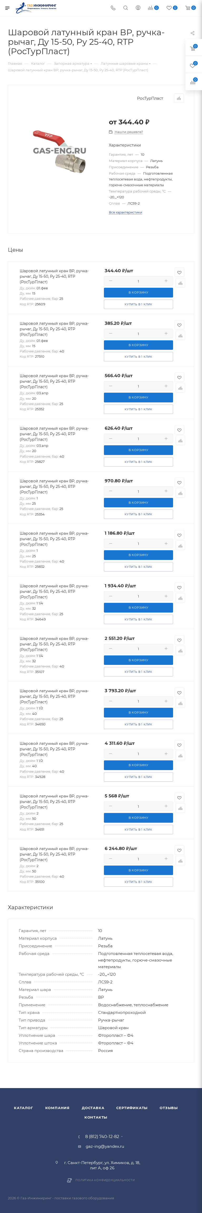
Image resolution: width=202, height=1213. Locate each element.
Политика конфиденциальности (105, 1180)
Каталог (23, 1108)
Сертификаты (132, 1108)
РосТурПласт (150, 98)
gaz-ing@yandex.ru (105, 1146)
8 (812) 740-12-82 (102, 1137)
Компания (57, 1108)
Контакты (95, 1117)
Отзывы (169, 1108)
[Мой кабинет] (138, 8)
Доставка (93, 1108)
